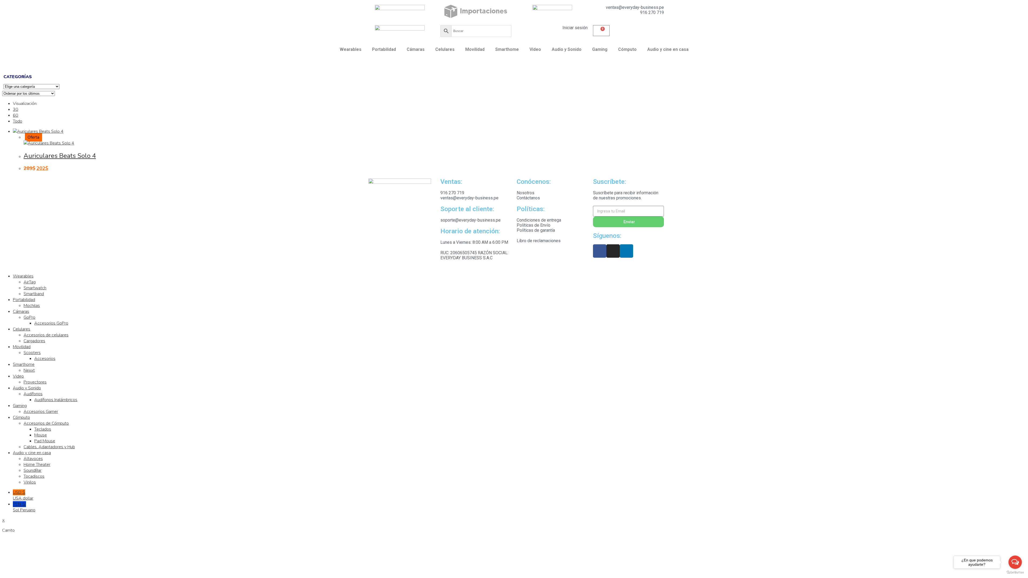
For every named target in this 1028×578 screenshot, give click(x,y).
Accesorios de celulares (46, 335)
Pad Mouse (44, 441)
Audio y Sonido (566, 49)
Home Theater (37, 464)
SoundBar (32, 470)
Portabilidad (384, 49)
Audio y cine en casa (668, 49)
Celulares (445, 49)
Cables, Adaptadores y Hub (49, 447)
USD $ (23, 495)
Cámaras (416, 49)
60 (15, 115)
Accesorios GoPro (51, 323)
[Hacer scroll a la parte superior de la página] (3, 266)
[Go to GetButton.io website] (1015, 572)
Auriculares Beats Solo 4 (60, 155)
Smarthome (507, 49)
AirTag (30, 282)
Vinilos (30, 482)
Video (535, 49)
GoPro (29, 317)
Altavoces (33, 459)
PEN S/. (24, 507)
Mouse (40, 435)
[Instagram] (613, 251)
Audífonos (33, 394)
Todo (17, 121)
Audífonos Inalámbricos (55, 400)
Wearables (350, 49)
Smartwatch (35, 288)
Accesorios (44, 359)
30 (15, 109)
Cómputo (627, 49)
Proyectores (35, 382)
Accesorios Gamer (41, 412)
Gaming (599, 49)
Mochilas (32, 306)
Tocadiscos (34, 476)
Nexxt (29, 370)
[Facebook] (599, 251)
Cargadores (34, 341)
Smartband (34, 294)
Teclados (42, 429)
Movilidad (475, 49)
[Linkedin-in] (626, 251)
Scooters (32, 353)
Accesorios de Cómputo (46, 423)
